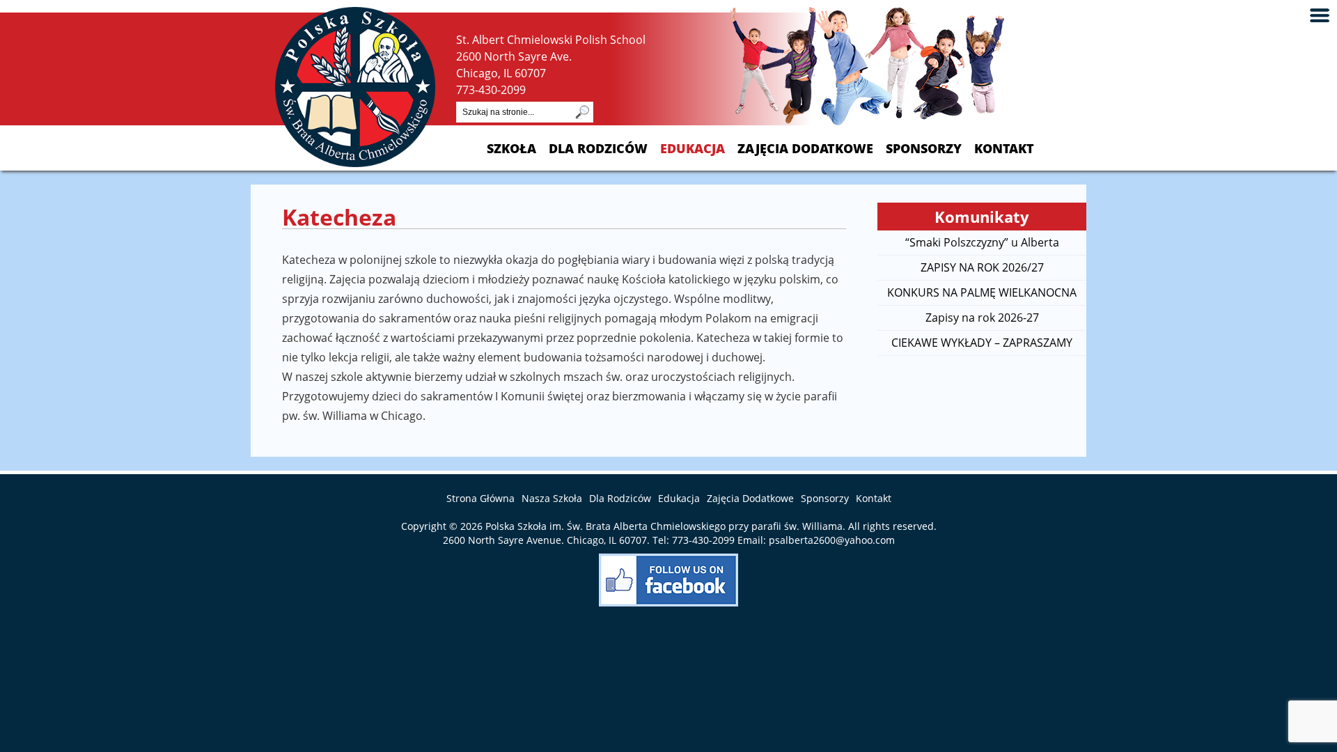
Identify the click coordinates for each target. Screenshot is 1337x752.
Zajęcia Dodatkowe (805, 149)
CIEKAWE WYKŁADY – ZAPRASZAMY (981, 342)
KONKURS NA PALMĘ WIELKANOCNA (982, 292)
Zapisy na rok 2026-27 (982, 317)
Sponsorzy (924, 149)
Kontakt (1004, 149)
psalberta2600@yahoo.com (832, 540)
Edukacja (692, 149)
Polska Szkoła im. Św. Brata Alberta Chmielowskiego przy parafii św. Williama (664, 526)
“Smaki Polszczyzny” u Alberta (982, 242)
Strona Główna (480, 498)
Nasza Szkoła (552, 498)
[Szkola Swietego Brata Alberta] (355, 163)
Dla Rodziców (598, 149)
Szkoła (511, 149)
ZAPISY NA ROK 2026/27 (982, 267)
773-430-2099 (491, 89)
